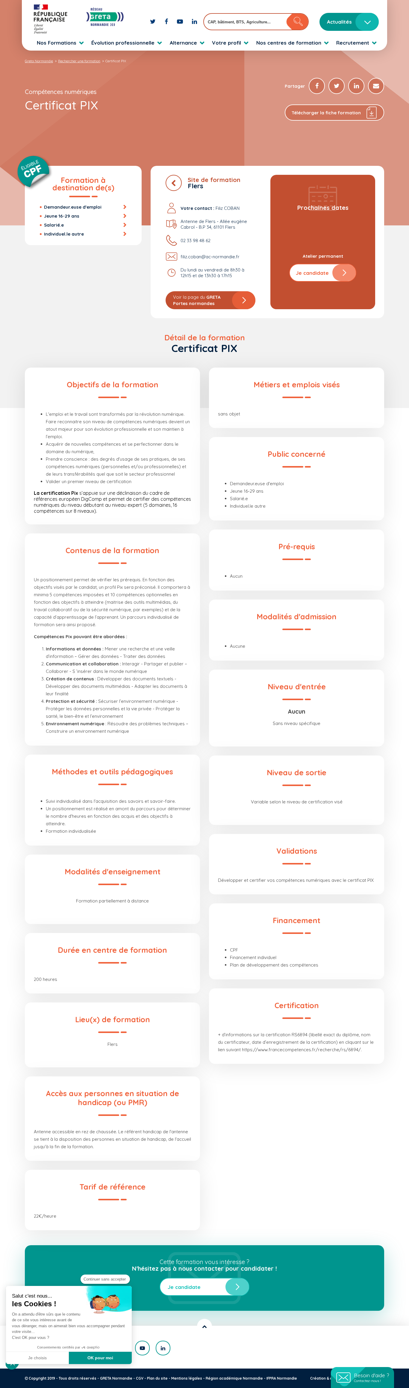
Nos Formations (56, 43)
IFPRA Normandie (281, 1378)
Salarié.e (54, 225)
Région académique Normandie (234, 1378)
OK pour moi (100, 1357)
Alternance (183, 43)
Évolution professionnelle (122, 43)
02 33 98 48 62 (195, 240)
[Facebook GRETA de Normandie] (167, 21)
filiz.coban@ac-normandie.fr (210, 257)
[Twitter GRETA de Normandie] (153, 21)
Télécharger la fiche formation (326, 113)
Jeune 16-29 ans (61, 216)
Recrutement (352, 43)
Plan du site (157, 1378)
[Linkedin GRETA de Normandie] (194, 21)
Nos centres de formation (288, 43)
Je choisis (37, 1357)
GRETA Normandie (116, 1378)
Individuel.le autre (64, 234)
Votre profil (226, 43)
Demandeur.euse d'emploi (73, 207)
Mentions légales (186, 1378)
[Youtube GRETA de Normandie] (180, 21)
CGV (139, 1378)
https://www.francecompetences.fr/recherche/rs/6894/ (301, 1049)
